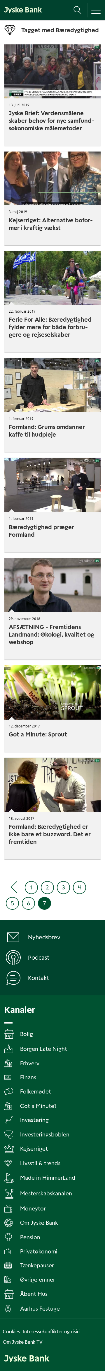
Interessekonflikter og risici (51, 1332)
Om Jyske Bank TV (23, 1342)
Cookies (11, 1332)
